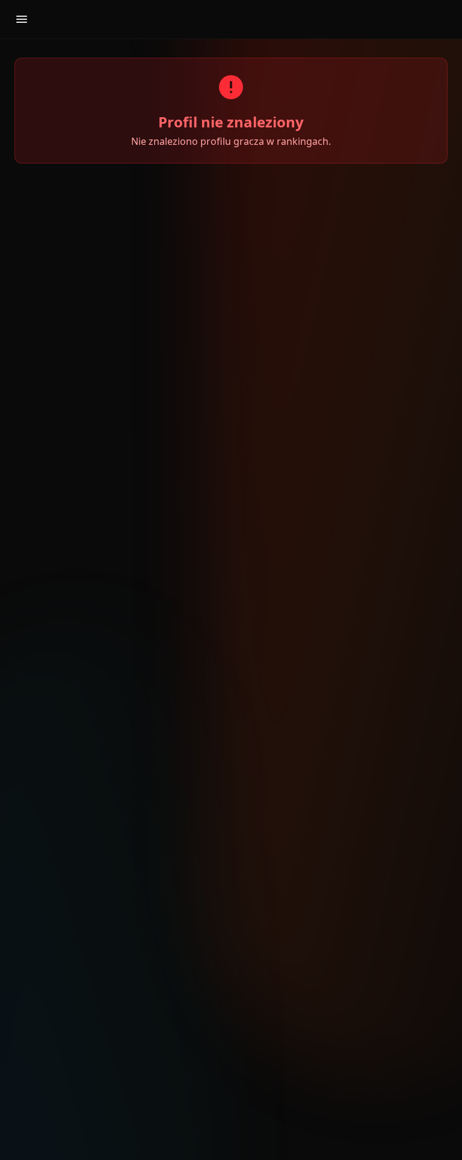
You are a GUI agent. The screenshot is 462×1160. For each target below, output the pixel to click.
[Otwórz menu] (22, 19)
